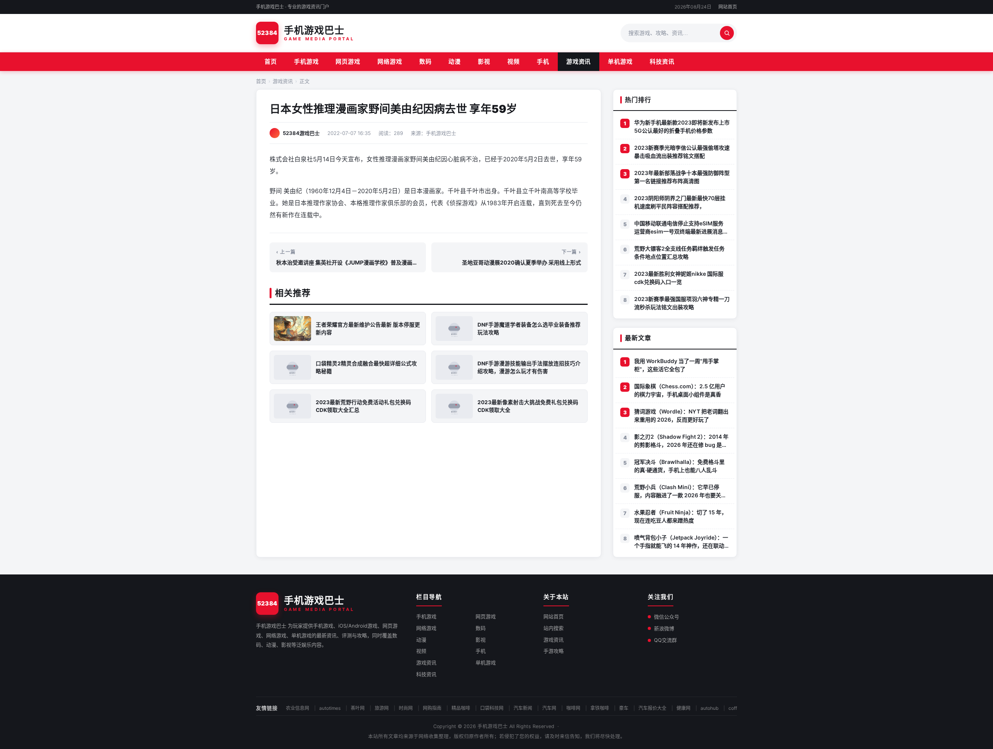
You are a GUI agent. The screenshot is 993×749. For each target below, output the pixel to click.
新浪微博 (664, 628)
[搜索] (727, 33)
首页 (271, 61)
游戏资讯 (578, 61)
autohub (709, 708)
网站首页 (727, 7)
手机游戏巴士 (492, 726)
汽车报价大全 (652, 708)
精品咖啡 (461, 708)
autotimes (330, 708)
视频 (513, 61)
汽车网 (549, 708)
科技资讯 (662, 61)
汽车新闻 (523, 708)
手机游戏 (306, 61)
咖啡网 (573, 708)
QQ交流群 (665, 640)
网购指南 (432, 708)
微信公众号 (666, 617)
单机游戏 (620, 61)
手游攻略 (553, 651)
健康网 (683, 708)
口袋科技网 (491, 708)
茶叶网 (358, 708)
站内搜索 (553, 628)
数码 (425, 61)
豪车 (623, 708)
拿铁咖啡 (599, 708)
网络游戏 (389, 61)
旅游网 (382, 708)
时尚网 (406, 708)
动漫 (454, 61)
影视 (484, 61)
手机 (543, 61)
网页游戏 (348, 61)
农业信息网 (297, 708)
